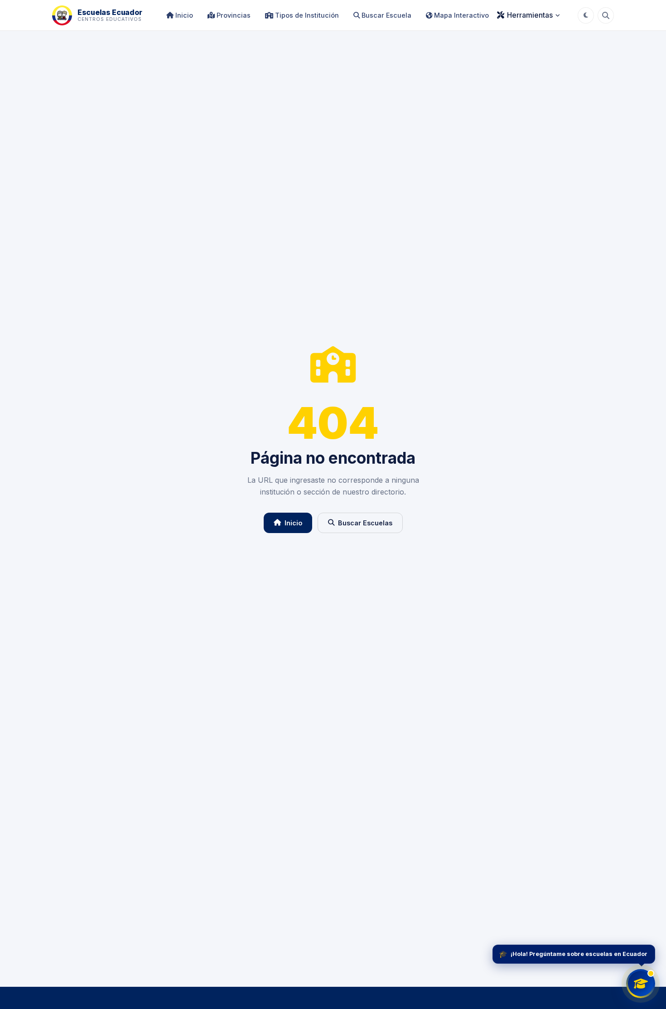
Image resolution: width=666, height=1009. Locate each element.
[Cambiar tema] (586, 15)
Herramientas (530, 14)
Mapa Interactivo (460, 15)
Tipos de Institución (306, 15)
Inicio (183, 15)
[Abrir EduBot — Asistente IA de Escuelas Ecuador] (640, 983)
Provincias (233, 15)
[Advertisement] (333, 912)
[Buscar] (606, 15)
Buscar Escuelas (365, 523)
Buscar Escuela (385, 15)
